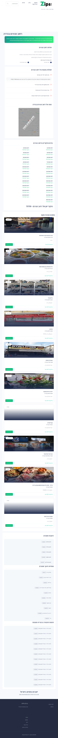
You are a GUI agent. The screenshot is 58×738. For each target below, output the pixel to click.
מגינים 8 (25, 162)
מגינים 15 (48, 181)
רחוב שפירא (48, 542)
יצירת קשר (34, 4)
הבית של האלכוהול (48, 454)
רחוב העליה (48, 547)
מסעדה (8, 469)
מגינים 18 (24, 185)
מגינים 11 (48, 171)
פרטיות (52, 707)
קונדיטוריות (50, 423)
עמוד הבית (51, 9)
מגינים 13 (48, 176)
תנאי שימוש (51, 704)
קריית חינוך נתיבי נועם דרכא (43, 587)
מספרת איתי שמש (48, 516)
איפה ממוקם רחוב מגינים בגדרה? (43, 84)
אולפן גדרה (47, 572)
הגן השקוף (47, 603)
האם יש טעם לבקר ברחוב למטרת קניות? (41, 95)
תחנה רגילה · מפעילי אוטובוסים (42, 628)
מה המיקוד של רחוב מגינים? (44, 75)
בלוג (29, 3)
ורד (48, 618)
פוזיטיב (51, 329)
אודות (23, 3)
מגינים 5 (48, 157)
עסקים (26, 720)
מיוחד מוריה (46, 598)
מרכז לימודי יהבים (45, 577)
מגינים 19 (48, 190)
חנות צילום (8, 282)
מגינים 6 (25, 157)
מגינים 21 (48, 195)
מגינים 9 (48, 167)
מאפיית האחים (49, 360)
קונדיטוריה (8, 344)
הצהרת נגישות (25, 727)
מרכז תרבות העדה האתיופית (46, 235)
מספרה (8, 500)
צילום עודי (50, 298)
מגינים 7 (48, 162)
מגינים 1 (48, 148)
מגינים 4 (25, 152)
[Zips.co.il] (46, 4)
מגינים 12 (24, 171)
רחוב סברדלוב (48, 562)
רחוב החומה (48, 557)
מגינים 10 (24, 167)
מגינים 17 (48, 185)
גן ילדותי (47, 582)
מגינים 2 (25, 148)
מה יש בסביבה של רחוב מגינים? (43, 90)
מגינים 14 (24, 176)
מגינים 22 (24, 195)
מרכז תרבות (9, 219)
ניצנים (47, 593)
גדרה (47, 9)
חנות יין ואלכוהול (9, 438)
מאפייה (8, 406)
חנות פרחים (9, 375)
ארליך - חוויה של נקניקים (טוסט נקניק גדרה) (43, 485)
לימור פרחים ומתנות (48, 391)
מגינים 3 (48, 152)
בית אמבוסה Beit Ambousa (46, 266)
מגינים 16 (24, 181)
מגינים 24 (48, 199)
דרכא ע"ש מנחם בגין (44, 613)
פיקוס (48, 608)
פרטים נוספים (9, 244)
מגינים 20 (24, 190)
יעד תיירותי (8, 250)
